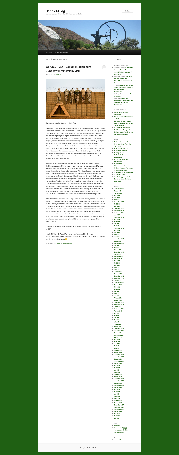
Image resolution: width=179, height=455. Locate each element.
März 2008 (117, 398)
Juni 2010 (117, 342)
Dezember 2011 (119, 302)
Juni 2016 (117, 221)
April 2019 (117, 200)
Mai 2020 (117, 197)
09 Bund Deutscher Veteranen (123, 168)
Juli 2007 (117, 414)
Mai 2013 (117, 265)
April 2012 (117, 293)
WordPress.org (119, 432)
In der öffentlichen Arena (122, 128)
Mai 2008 (117, 394)
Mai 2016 (117, 224)
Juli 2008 (117, 390)
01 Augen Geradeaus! (121, 142)
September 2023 (119, 189)
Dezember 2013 (119, 252)
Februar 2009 (118, 374)
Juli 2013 (117, 261)
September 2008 (119, 385)
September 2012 (119, 283)
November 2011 (119, 304)
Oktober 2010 (118, 333)
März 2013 (117, 269)
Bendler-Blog (55, 11)
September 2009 (119, 361)
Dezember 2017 (119, 208)
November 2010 (119, 331)
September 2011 (119, 309)
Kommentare (67, 244)
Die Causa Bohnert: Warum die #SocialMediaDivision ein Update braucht (123, 123)
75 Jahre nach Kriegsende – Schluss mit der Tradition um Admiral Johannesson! (123, 132)
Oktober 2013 (118, 254)
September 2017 (119, 213)
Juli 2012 (117, 287)
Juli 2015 (117, 230)
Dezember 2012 (119, 276)
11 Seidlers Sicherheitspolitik (123, 172)
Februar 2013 (118, 272)
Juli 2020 (117, 195)
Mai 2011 (117, 318)
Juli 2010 (117, 339)
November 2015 (119, 228)
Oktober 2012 (118, 280)
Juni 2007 (117, 416)
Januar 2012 (118, 300)
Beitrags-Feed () (120, 428)
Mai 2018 (117, 206)
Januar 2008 (118, 403)
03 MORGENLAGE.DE (121, 148)
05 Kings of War (119, 153)
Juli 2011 (117, 313)
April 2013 (117, 267)
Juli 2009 (117, 366)
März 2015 (117, 237)
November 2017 (119, 211)
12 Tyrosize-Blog (119, 175)
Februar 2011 (118, 324)
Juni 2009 (117, 368)
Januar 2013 (118, 274)
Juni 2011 (117, 315)
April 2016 (117, 226)
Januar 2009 (118, 376)
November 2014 (119, 239)
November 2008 (119, 381)
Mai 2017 (117, 215)
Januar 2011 (118, 326)
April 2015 (117, 235)
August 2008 (118, 387)
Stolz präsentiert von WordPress (89, 448)
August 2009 (118, 363)
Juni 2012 (117, 289)
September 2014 (119, 243)
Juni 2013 (117, 263)
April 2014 (117, 248)
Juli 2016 (117, 219)
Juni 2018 (117, 204)
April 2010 (117, 346)
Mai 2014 (117, 245)
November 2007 (119, 407)
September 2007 (119, 409)
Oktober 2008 (118, 383)
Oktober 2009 (118, 359)
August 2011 (118, 311)
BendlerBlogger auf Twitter (122, 177)
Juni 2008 (117, 392)
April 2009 (117, 372)
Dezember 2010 (119, 328)
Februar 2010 (118, 350)
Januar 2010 (118, 352)
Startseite (49, 52)
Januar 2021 (118, 191)
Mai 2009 (117, 370)
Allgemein (59, 244)
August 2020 (118, 193)
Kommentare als (121, 430)
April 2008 (117, 396)
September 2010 (119, 335)
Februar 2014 (118, 250)
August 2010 (118, 337)
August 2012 (118, 285)
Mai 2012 (117, 291)
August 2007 (118, 411)
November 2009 (119, 357)
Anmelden (117, 426)
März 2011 (117, 322)
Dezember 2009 (119, 355)
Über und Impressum (61, 52)
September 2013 (119, 256)
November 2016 (119, 217)
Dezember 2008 (119, 379)
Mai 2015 (117, 232)
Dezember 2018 (119, 202)
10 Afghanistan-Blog (120, 170)
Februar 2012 (118, 298)
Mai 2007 (117, 418)
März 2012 (117, 296)
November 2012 (119, 278)
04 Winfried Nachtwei (120, 150)
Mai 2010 (117, 344)
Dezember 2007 (119, 405)
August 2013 (118, 258)
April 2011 (117, 320)
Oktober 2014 (118, 241)
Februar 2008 (118, 401)
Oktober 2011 (118, 307)
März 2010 (117, 348)
